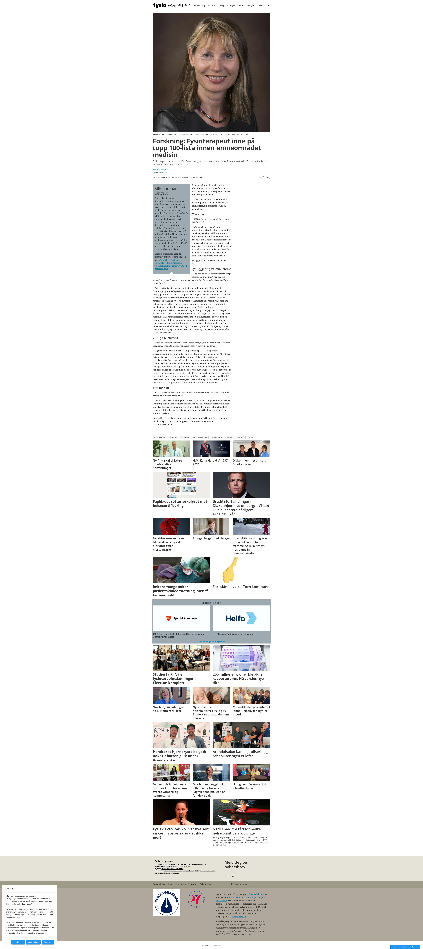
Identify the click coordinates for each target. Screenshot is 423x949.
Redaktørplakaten (255, 894)
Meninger (231, 5)
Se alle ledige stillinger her (212, 641)
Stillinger (250, 5)
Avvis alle (48, 942)
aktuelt (240, 437)
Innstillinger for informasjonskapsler (405, 947)
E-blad (259, 5)
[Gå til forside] (171, 5)
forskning (229, 437)
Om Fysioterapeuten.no (170, 873)
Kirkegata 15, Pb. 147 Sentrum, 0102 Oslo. (170, 864)
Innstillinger (18, 942)
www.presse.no (239, 916)
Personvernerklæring (195, 864)
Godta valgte (33, 942)
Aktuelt (197, 5)
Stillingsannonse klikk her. (205, 871)
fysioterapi (185, 437)
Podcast (240, 5)
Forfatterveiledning (216, 5)
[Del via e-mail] (268, 177)
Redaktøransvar (240, 884)
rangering (172, 437)
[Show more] (171, 274)
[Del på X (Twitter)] (264, 177)
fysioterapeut (216, 437)
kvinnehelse (159, 437)
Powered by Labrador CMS (211, 946)
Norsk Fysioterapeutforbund (172, 869)
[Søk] (267, 5)
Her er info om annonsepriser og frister (179, 871)
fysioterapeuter (199, 437)
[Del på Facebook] (261, 177)
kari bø (250, 437)
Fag (203, 5)
